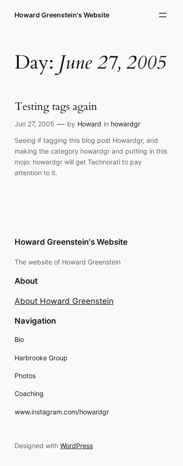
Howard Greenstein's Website (62, 15)
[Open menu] (162, 15)
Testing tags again (56, 106)
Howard (89, 124)
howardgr (125, 124)
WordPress (76, 446)
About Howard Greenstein (64, 301)
